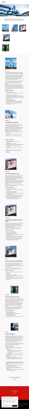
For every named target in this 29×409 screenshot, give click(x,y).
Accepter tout (14, 405)
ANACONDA (14, 32)
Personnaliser (5, 405)
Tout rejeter (9, 405)
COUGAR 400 (22, 32)
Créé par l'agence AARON (21, 405)
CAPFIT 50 (5, 32)
